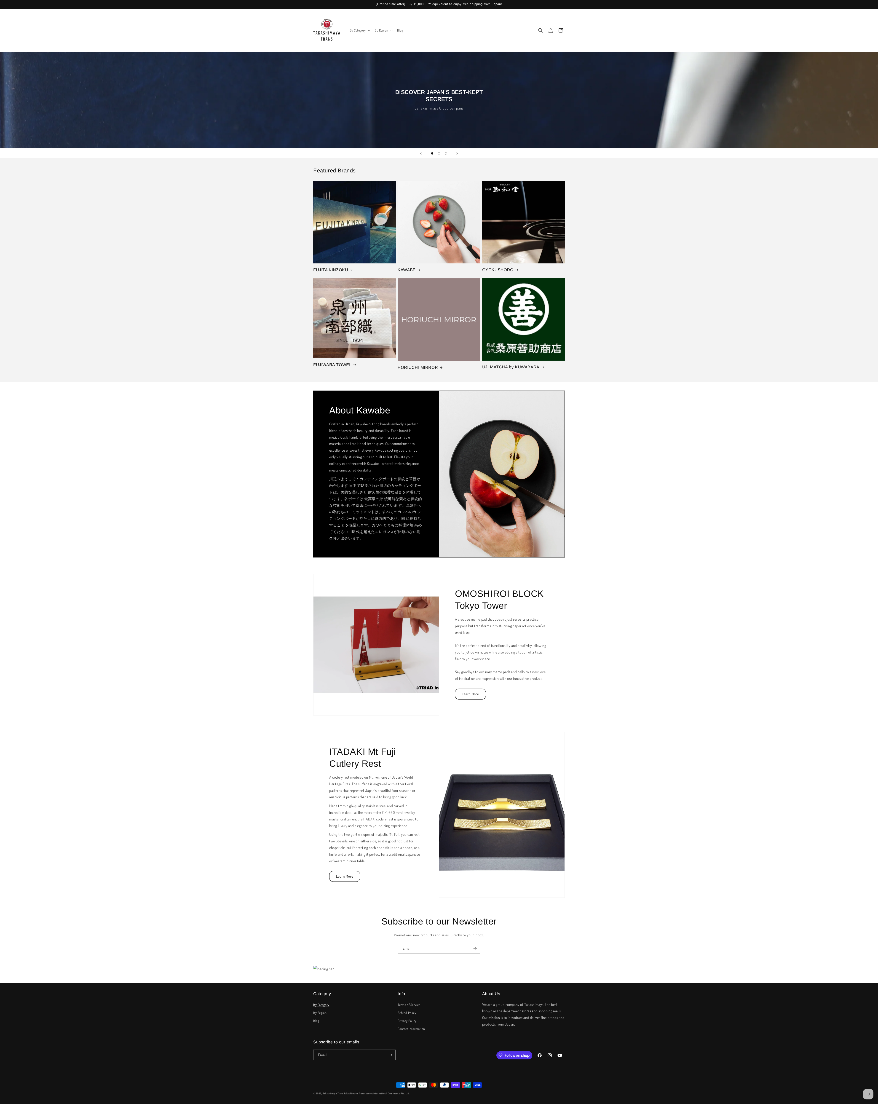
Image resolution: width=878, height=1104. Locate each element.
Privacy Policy (407, 1021)
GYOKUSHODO (498, 270)
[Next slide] (457, 153)
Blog (316, 1021)
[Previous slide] (421, 153)
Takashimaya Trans (333, 1093)
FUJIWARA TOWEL (332, 364)
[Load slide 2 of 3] (439, 153)
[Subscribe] (475, 948)
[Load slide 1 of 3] (432, 153)
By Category (321, 1005)
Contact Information (411, 1029)
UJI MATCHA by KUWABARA (510, 367)
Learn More (470, 694)
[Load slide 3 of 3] (445, 153)
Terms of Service (409, 1005)
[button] (359, 30)
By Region (320, 1013)
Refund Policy (407, 1013)
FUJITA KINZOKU (330, 270)
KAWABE (407, 270)
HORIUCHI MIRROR (418, 367)
